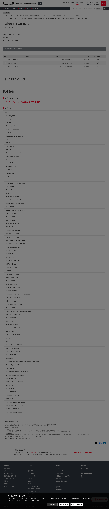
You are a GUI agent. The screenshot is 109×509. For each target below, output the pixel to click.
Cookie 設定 (52, 504)
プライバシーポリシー (35, 500)
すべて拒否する (64, 504)
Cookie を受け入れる (76, 504)
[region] (54, 501)
